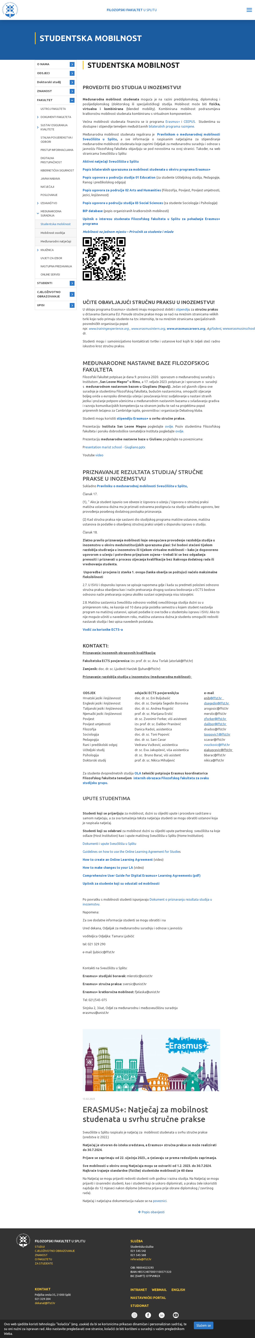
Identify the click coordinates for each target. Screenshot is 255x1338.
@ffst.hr (216, 698)
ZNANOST (44, 91)
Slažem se (203, 1325)
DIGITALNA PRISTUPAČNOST (51, 160)
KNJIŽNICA (47, 250)
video (99, 455)
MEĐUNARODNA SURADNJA (51, 213)
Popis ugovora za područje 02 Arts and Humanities (122, 190)
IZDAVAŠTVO (49, 203)
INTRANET (138, 1290)
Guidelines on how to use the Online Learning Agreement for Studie (131, 851)
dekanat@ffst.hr (45, 1303)
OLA (137, 773)
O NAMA (43, 64)
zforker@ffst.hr (215, 719)
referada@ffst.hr (140, 1259)
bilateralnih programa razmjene (171, 126)
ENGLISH (178, 1290)
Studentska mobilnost (56, 224)
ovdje (169, 426)
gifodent (215, 328)
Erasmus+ (173, 121)
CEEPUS (189, 121)
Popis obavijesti (153, 1212)
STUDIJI (40, 1246)
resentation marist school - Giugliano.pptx (114, 447)
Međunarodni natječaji (56, 241)
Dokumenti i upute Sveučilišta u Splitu (109, 843)
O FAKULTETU (43, 1259)
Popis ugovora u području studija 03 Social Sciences (123, 203)
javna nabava (50, 178)
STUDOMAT (139, 1306)
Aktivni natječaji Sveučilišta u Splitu (111, 161)
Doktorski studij (49, 82)
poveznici (160, 1201)
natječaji (47, 186)
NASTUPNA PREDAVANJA (56, 266)
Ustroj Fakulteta (53, 108)
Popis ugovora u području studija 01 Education (119, 177)
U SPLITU (132, 10)
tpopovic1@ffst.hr (217, 734)
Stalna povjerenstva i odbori (57, 139)
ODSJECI (43, 73)
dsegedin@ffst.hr (217, 703)
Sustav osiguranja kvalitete (54, 127)
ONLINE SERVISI (50, 274)
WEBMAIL (159, 1290)
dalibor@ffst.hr (215, 724)
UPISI (40, 305)
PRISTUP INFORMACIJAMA (57, 150)
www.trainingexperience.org (109, 328)
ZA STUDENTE (44, 1263)
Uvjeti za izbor (51, 258)
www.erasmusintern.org (148, 328)
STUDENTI (44, 283)
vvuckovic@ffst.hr (217, 745)
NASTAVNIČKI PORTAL (148, 1298)
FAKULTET (45, 100)
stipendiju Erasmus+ (133, 418)
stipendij (182, 309)
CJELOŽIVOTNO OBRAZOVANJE (49, 294)
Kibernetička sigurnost (57, 170)
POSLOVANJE (49, 195)
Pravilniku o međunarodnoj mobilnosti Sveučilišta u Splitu (142, 486)
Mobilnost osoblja (53, 232)
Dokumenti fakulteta (56, 117)
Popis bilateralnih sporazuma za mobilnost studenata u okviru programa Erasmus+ (147, 169)
